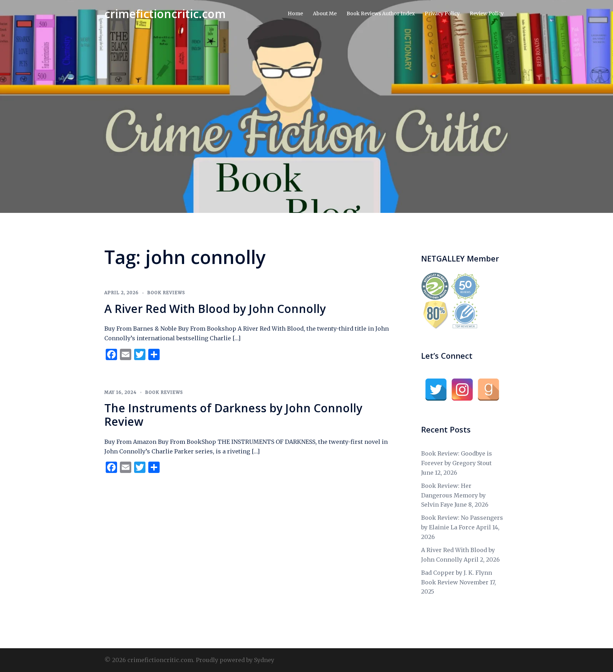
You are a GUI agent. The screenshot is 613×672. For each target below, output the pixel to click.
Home (295, 13)
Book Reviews (166, 292)
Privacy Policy (442, 13)
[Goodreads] (488, 389)
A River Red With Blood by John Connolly (215, 308)
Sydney (264, 659)
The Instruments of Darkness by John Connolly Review (233, 414)
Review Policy (487, 13)
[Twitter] (436, 389)
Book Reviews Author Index (381, 13)
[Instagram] (462, 389)
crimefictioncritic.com (165, 13)
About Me (325, 13)
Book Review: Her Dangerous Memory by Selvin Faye (453, 495)
